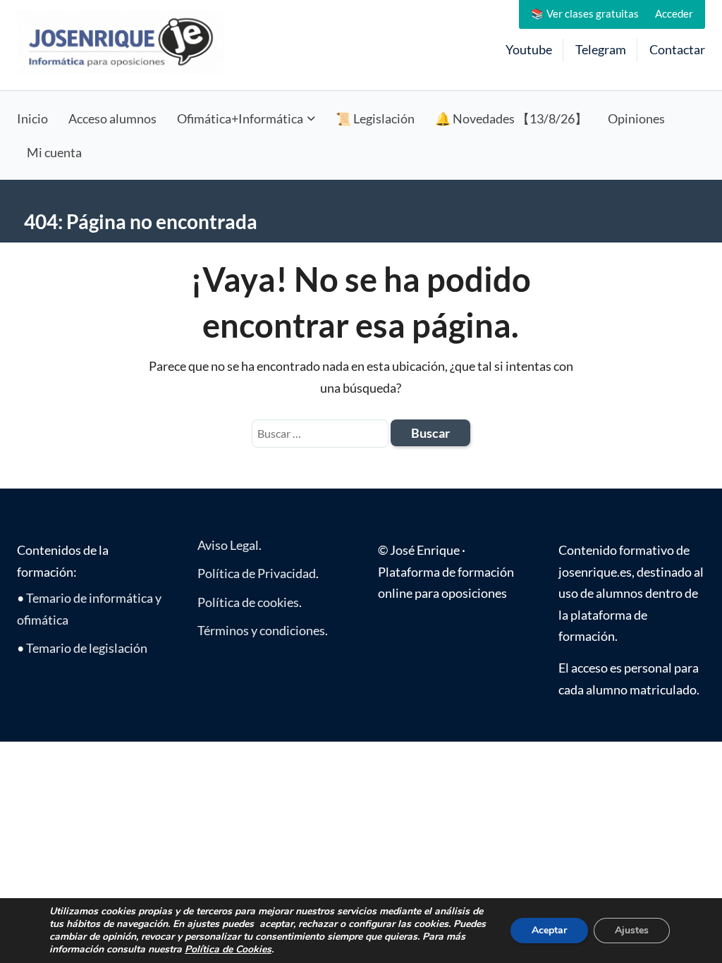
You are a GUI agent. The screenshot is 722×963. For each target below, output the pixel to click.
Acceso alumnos (112, 118)
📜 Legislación (375, 118)
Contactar (677, 49)
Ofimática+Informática (240, 118)
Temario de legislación (86, 648)
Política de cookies (248, 602)
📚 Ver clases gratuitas (585, 13)
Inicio (32, 118)
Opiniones (636, 118)
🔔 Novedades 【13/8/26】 (511, 118)
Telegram (600, 49)
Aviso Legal (228, 545)
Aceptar (549, 930)
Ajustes (632, 930)
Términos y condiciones (261, 630)
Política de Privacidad (256, 573)
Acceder (674, 13)
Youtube (529, 49)
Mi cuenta (54, 152)
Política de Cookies (228, 949)
